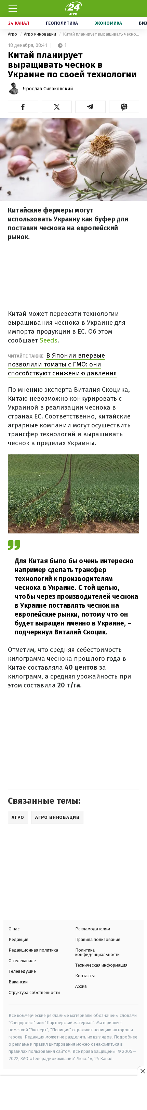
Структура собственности (34, 992)
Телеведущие (22, 971)
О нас (14, 928)
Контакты (85, 975)
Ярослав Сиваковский (48, 89)
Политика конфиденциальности (97, 952)
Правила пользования (97, 939)
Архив (81, 986)
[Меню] (13, 8)
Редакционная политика (33, 950)
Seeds (48, 340)
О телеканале (22, 960)
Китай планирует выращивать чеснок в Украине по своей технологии (101, 34)
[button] (23, 107)
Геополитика (62, 23)
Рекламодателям (92, 928)
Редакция (18, 939)
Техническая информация (101, 965)
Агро (13, 34)
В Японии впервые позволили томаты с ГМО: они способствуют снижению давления (62, 364)
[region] (73, 1093)
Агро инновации (40, 34)
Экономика (108, 23)
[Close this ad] (142, 1071)
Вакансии (18, 981)
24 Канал (18, 23)
